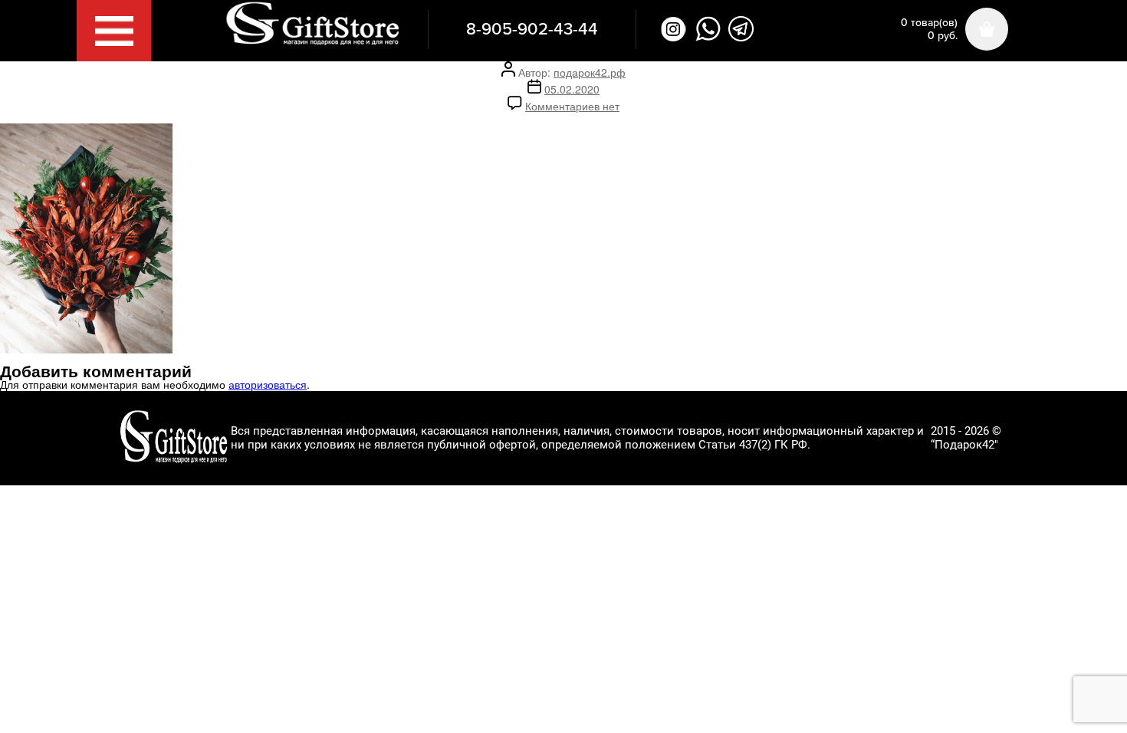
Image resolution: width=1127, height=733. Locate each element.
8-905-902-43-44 (532, 29)
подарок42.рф (590, 72)
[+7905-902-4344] (708, 29)
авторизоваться (267, 384)
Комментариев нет (572, 105)
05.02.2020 (572, 89)
